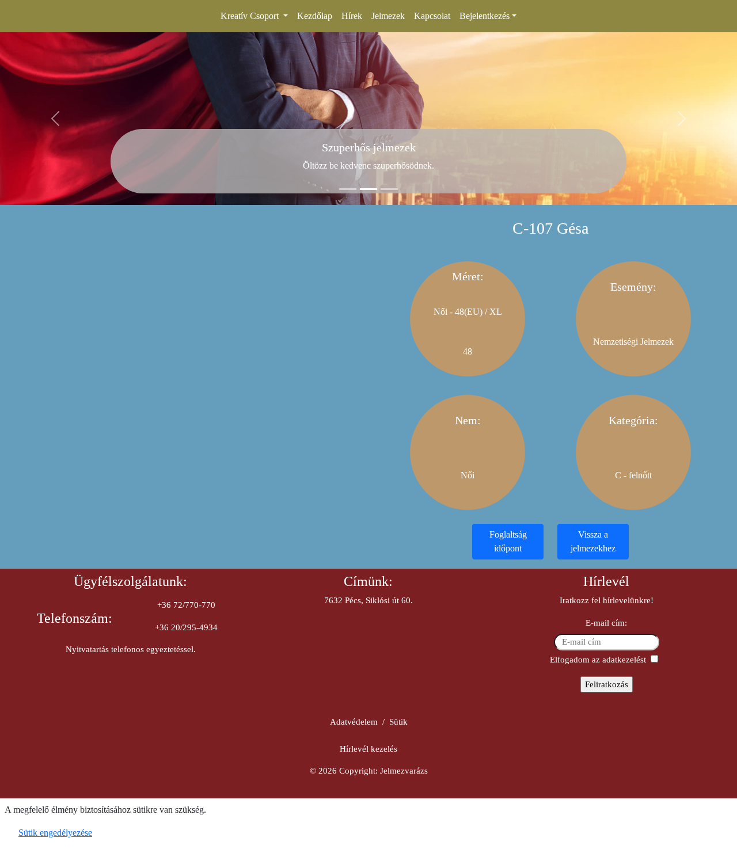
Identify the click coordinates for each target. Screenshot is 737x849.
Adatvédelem (354, 721)
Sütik (398, 721)
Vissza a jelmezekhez (593, 541)
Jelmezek (388, 16)
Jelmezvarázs (404, 770)
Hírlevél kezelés (368, 748)
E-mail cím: (606, 622)
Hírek (351, 16)
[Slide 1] (347, 189)
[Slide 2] (368, 189)
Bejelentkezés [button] (484, 16)
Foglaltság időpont (508, 541)
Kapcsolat (432, 16)
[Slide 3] (389, 189)
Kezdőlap (314, 16)
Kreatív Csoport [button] (251, 16)
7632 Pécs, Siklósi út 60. (368, 600)
